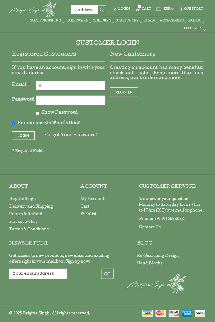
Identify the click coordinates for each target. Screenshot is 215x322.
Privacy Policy (23, 222)
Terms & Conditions (29, 229)
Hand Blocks (150, 263)
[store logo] (32, 9)
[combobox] (88, 9)
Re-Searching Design (158, 256)
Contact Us (150, 227)
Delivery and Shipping (31, 207)
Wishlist (88, 214)
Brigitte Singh (22, 199)
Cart (84, 207)
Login (124, 9)
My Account (92, 199)
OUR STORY (193, 9)
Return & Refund (25, 214)
